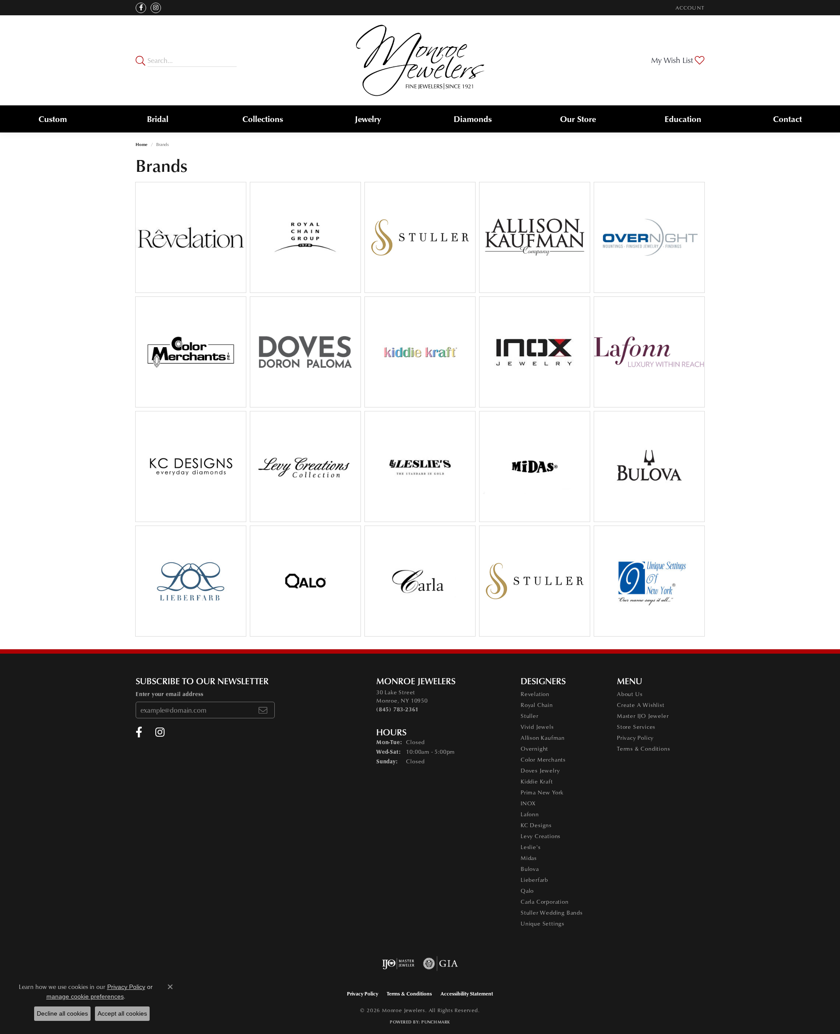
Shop (280, 242)
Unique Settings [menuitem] (542, 923)
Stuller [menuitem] (530, 716)
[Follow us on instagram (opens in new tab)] (155, 8)
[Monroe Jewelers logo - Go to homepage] (420, 60)
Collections (262, 119)
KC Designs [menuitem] (536, 825)
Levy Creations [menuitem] (540, 836)
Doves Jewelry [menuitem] (540, 770)
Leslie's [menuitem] (530, 847)
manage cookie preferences (85, 996)
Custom (52, 119)
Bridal (157, 119)
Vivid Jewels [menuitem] (537, 727)
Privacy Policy (635, 738)
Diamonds (473, 119)
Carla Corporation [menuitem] (545, 901)
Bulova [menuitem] (530, 869)
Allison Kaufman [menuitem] (543, 738)
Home (141, 144)
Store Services (636, 727)
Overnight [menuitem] (534, 748)
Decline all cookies (62, 1013)
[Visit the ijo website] (398, 964)
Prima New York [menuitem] (542, 792)
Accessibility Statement (467, 993)
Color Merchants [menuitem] (543, 759)
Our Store (578, 119)
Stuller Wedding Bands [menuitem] (552, 912)
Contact (787, 119)
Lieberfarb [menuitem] (534, 880)
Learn (191, 242)
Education (683, 119)
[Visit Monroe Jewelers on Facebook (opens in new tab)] (141, 8)
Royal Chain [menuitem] (537, 705)
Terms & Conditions (643, 748)
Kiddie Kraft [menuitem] (537, 781)
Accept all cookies (122, 1013)
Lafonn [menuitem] (530, 814)
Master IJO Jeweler (642, 716)
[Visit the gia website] (440, 964)
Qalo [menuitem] (527, 891)
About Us (629, 694)
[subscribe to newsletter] (263, 710)
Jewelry (368, 119)
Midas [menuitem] (529, 858)
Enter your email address (170, 694)
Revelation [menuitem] (535, 694)
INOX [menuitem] (528, 803)
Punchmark (435, 1022)
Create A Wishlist (641, 705)
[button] (689, 7)
